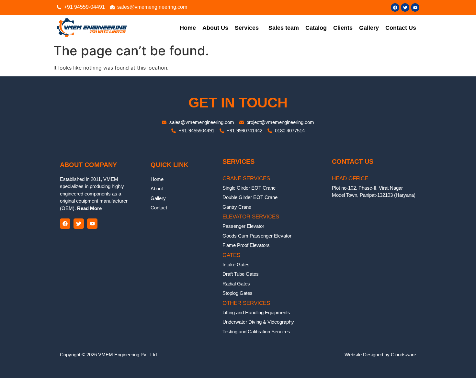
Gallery (369, 28)
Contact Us (400, 28)
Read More (89, 208)
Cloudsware (403, 354)
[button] (248, 28)
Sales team (283, 28)
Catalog (316, 28)
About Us (215, 28)
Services (247, 28)
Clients (343, 28)
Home (188, 28)
